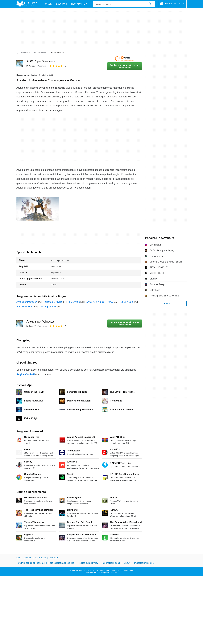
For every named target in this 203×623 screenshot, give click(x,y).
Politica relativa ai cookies (61, 563)
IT (180, 4)
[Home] (17, 53)
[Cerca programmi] (150, 4)
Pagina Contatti (25, 374)
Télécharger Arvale (53, 302)
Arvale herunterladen (26, 302)
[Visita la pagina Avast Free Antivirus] (124, 58)
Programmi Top (78, 4)
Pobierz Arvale (126, 302)
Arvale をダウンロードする (99, 302)
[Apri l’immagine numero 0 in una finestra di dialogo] (37, 209)
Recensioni (61, 4)
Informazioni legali (111, 563)
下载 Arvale (74, 302)
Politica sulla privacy (88, 563)
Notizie (48, 4)
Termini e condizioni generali (30, 563)
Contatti (27, 557)
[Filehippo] (26, 4)
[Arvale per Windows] (19, 63)
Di (31, 66)
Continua (166, 303)
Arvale (40, 61)
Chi (18, 557)
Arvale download (24, 306)
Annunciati (40, 557)
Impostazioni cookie (144, 563)
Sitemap (54, 557)
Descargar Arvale (47, 306)
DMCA (127, 563)
